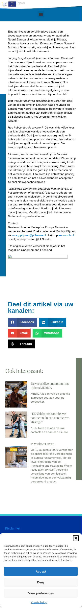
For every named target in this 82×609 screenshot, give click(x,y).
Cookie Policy (39, 602)
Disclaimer (12, 528)
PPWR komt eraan (42, 444)
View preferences (41, 593)
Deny (41, 582)
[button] (76, 538)
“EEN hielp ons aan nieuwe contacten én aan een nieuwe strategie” (50, 417)
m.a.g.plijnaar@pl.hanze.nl (29, 235)
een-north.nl (66, 235)
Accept (41, 571)
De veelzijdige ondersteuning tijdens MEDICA (50, 385)
